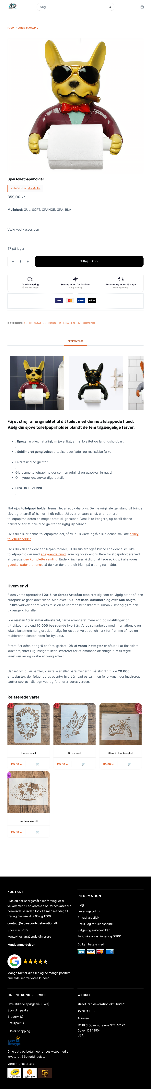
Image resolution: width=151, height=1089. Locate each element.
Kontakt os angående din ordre (29, 936)
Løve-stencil (28, 753)
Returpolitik (15, 1023)
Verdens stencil (29, 821)
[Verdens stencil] (28, 792)
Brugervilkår (16, 1017)
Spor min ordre (18, 930)
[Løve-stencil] (28, 724)
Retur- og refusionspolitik (95, 924)
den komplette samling (40, 559)
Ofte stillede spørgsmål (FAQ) (28, 1004)
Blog (80, 905)
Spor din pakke (18, 1010)
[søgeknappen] (110, 7)
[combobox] (73, 7)
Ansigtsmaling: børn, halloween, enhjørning (59, 323)
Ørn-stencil (74, 753)
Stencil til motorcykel (120, 753)
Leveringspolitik (88, 911)
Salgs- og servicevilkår (93, 930)
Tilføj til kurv (89, 261)
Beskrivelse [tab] (75, 341)
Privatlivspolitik (88, 917)
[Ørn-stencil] (74, 724)
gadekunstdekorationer (24, 565)
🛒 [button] (37, 764)
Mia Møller (34, 188)
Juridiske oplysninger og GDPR (99, 936)
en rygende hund (53, 554)
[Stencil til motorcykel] (120, 724)
